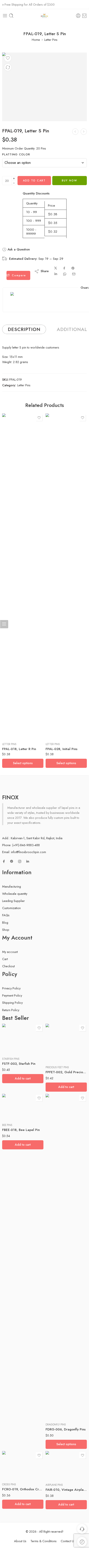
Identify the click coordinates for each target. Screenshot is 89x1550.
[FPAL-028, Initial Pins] (66, 576)
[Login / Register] (78, 15)
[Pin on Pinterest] (73, 268)
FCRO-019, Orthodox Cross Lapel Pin (22, 1489)
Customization (11, 908)
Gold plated (14, 726)
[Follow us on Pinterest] (11, 861)
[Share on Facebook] (64, 268)
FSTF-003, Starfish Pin (18, 1063)
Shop (5, 929)
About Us (20, 1541)
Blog (5, 922)
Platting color (16, 154)
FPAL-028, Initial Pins (61, 749)
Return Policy (10, 1010)
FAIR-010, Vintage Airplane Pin (66, 1489)
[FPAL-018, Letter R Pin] (75, 131)
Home (36, 39)
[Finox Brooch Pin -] (44, 15)
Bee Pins (7, 1125)
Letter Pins (50, 39)
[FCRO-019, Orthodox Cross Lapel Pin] (22, 1465)
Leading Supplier (13, 900)
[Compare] (7, 67)
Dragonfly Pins (56, 1424)
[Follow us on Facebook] (4, 861)
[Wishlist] (7, 58)
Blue (57, 1400)
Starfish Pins (10, 1059)
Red (57, 1406)
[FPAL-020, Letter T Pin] (84, 131)
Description (24, 329)
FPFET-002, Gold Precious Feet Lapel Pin (66, 1072)
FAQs (6, 915)
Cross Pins (9, 1484)
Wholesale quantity (14, 893)
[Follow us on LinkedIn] (27, 861)
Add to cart (34, 181)
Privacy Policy (11, 988)
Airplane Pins (54, 1485)
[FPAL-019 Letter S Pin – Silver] (44, 87)
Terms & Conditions (43, 1541)
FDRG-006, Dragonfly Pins (66, 1429)
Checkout (8, 966)
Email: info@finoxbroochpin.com (24, 852)
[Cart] (84, 15)
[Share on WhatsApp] (65, 274)
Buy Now (69, 181)
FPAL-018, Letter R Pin (19, 749)
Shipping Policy (12, 1002)
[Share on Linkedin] (55, 274)
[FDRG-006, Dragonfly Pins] (66, 1256)
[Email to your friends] (74, 274)
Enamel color (53, 1394)
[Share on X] (55, 268)
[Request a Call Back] (82, 1529)
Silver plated (14, 732)
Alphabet (51, 706)
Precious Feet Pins (57, 1067)
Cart (5, 959)
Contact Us (68, 1541)
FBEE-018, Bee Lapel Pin (21, 1129)
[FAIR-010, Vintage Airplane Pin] (66, 1465)
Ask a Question (18, 249)
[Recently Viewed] (82, 1542)
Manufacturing (11, 886)
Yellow (57, 1413)
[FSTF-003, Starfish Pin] (22, 1039)
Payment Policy (12, 995)
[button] (22, 1078)
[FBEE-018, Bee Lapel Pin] (22, 1107)
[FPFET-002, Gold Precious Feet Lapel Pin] (66, 1043)
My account (10, 951)
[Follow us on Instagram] (20, 861)
